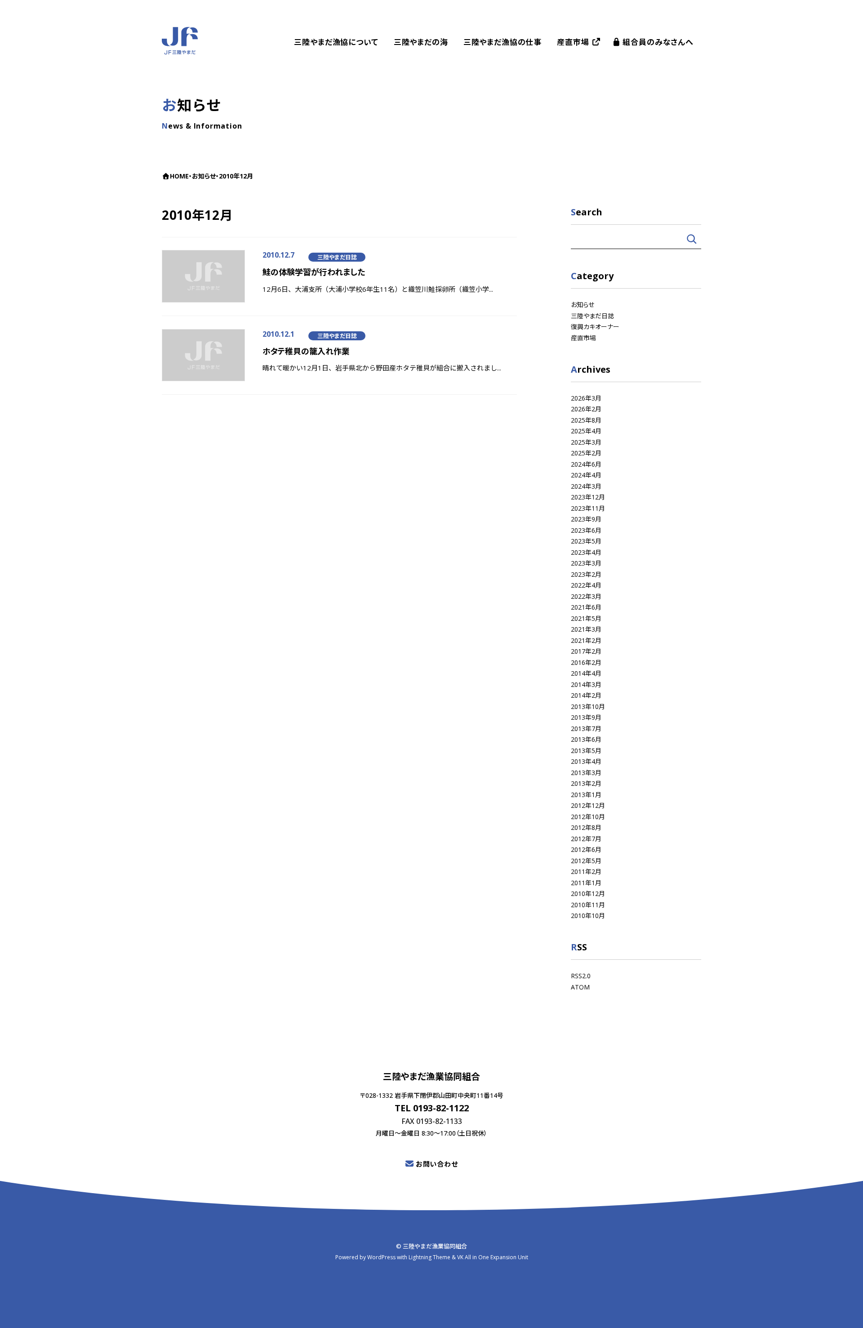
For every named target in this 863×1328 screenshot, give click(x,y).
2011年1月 (586, 882)
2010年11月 (588, 904)
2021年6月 (586, 607)
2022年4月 (586, 585)
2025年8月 (586, 419)
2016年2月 (586, 662)
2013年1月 (586, 794)
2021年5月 (586, 618)
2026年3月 (586, 397)
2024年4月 (586, 475)
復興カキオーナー (595, 326)
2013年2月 (586, 783)
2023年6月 (586, 530)
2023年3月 (586, 563)
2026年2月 (586, 409)
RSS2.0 (581, 975)
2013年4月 (586, 761)
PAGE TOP (845, 1311)
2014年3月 (586, 684)
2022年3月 (586, 596)
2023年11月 (588, 508)
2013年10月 (588, 706)
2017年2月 (586, 651)
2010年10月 (588, 915)
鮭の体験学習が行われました (313, 272)
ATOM (580, 986)
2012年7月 (586, 838)
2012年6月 (586, 849)
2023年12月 (588, 497)
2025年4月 (586, 431)
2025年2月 (586, 453)
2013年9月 (586, 717)
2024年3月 (586, 485)
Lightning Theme (429, 1257)
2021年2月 (586, 640)
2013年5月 (586, 750)
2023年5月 (586, 541)
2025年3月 (586, 441)
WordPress (381, 1257)
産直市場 (583, 337)
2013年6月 (586, 739)
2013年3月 (586, 772)
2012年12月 (588, 805)
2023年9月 (586, 519)
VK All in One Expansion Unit (492, 1257)
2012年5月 (586, 860)
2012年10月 (588, 816)
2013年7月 (586, 728)
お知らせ (582, 304)
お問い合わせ (437, 1163)
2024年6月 (586, 463)
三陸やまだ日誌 (337, 257)
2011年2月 (586, 871)
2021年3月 (586, 629)
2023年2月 (586, 574)
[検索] (691, 239)
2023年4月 (586, 552)
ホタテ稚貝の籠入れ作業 (306, 351)
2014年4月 (586, 673)
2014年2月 (586, 695)
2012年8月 (586, 827)
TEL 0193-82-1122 (432, 1108)
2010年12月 (588, 893)
